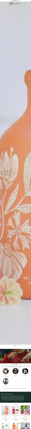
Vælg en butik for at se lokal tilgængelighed (6, 420)
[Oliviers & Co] (15, 3)
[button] (29, 3)
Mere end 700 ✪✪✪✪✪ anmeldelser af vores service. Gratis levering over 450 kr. (15, 0)
